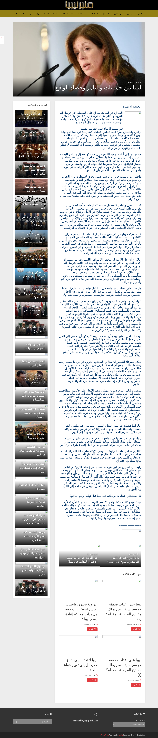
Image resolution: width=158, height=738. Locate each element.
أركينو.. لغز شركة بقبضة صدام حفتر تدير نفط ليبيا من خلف (32, 379)
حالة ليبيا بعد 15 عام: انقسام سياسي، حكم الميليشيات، (33, 396)
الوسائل (105, 13)
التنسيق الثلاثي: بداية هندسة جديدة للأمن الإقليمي (33, 310)
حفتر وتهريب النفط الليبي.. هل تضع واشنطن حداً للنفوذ (31, 293)
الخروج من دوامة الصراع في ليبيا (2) (35, 346)
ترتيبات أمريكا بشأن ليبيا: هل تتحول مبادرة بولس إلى (33, 170)
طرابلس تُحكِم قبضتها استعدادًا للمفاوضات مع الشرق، (32, 119)
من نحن (130, 13)
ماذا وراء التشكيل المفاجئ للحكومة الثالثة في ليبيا (32, 451)
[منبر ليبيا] (79, 5)
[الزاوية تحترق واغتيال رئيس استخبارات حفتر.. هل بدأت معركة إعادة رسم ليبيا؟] (78, 590)
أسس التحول (119, 13)
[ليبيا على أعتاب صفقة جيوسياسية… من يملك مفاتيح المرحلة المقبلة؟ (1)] (121, 645)
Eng (23, 13)
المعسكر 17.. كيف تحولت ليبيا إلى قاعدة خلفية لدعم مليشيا (33, 238)
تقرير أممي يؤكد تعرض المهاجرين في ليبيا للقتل (31, 155)
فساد (54, 13)
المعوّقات (82, 13)
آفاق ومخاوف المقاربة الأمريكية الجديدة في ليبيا (32, 136)
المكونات (94, 13)
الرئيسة (139, 13)
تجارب (30, 13)
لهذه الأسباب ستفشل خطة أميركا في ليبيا (33, 589)
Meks (121, 735)
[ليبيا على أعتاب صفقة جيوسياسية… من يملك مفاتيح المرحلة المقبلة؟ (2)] (121, 590)
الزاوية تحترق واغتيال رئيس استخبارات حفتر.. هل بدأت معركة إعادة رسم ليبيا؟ (80, 612)
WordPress (105, 735)
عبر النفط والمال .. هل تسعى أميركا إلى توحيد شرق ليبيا (32, 553)
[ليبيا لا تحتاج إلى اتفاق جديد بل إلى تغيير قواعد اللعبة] (78, 645)
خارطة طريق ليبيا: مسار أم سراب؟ (35, 189)
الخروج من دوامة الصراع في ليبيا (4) (34, 436)
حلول (38, 13)
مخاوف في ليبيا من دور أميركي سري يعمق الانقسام (32, 413)
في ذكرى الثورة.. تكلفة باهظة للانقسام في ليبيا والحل (32, 259)
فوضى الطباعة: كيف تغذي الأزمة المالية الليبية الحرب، (33, 536)
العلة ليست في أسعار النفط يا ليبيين (33, 364)
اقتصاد (46, 13)
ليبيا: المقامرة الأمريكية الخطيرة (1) (32, 329)
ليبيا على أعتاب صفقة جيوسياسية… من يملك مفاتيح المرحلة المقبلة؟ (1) (123, 667)
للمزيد (91, 629)
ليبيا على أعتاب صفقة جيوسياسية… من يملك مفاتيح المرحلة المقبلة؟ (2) (123, 612)
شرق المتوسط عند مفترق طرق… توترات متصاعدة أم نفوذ (33, 519)
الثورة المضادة (67, 13)
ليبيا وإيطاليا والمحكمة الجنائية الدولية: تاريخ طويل (32, 570)
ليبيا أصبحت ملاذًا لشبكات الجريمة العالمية (35, 502)
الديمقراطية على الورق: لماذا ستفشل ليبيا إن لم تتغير (32, 204)
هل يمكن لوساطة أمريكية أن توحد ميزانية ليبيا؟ (32, 276)
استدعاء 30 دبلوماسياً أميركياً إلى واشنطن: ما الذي (32, 468)
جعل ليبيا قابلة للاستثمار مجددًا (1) (31, 487)
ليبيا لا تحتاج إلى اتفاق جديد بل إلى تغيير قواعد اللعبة (80, 665)
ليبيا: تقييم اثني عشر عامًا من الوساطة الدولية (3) (33, 221)
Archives (140, 721)
